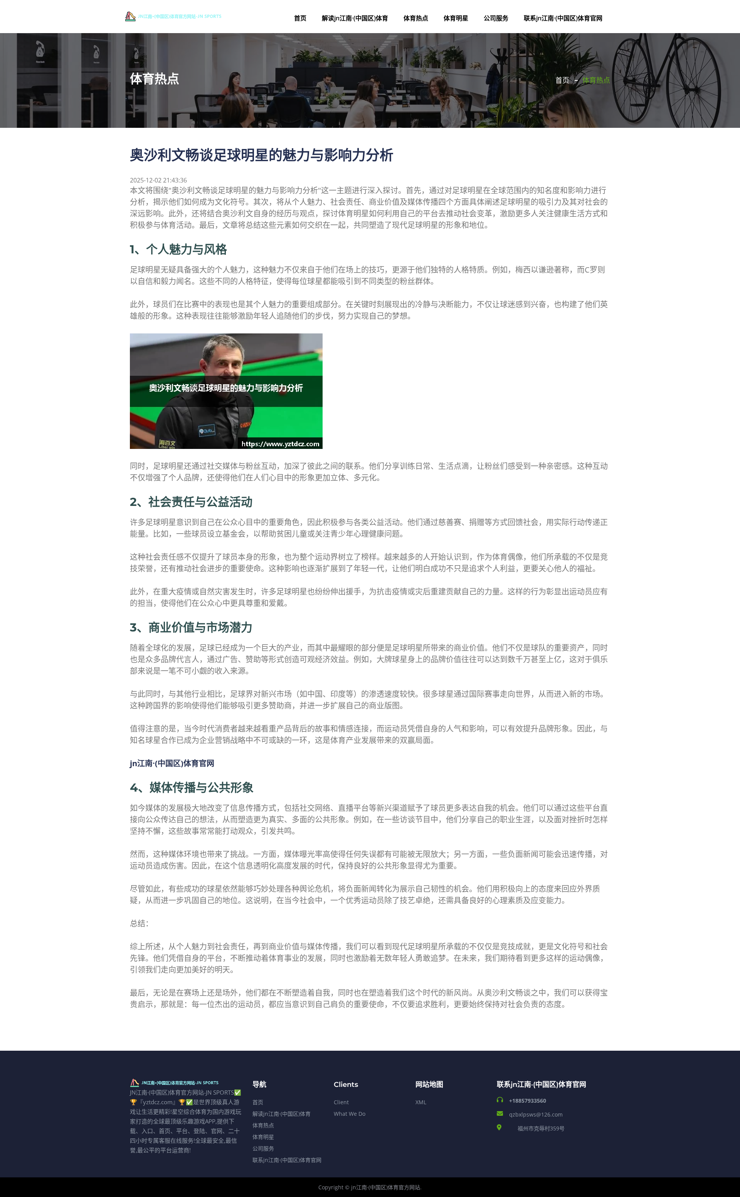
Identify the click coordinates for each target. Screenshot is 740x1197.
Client (341, 1102)
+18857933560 (527, 1100)
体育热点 (416, 18)
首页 (300, 18)
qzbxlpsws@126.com (536, 1114)
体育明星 (456, 18)
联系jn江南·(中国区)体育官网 (563, 18)
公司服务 (496, 18)
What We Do (349, 1113)
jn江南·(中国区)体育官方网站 (385, 1187)
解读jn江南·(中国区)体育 (355, 18)
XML (420, 1102)
